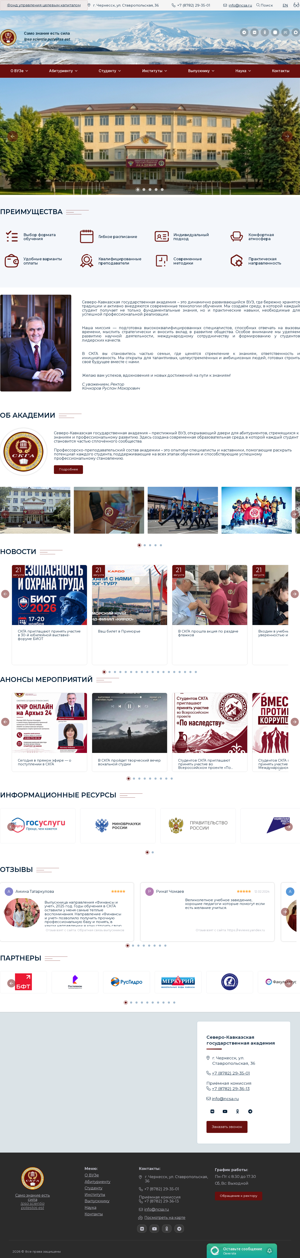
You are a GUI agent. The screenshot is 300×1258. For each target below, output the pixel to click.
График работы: (231, 1170)
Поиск (267, 5)
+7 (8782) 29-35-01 (193, 5)
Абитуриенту (61, 71)
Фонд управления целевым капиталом (44, 5)
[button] (137, 189)
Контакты (280, 71)
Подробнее (68, 469)
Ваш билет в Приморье (119, 631)
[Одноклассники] (265, 32)
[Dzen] (275, 32)
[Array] (212, 1111)
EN (285, 5)
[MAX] (296, 32)
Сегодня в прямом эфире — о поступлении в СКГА (44, 762)
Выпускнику (199, 71)
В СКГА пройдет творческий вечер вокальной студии (129, 762)
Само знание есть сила (47, 33)
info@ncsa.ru (240, 5)
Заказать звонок (227, 1126)
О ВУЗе (17, 71)
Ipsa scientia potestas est (47, 39)
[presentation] (12, 136)
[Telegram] (244, 32)
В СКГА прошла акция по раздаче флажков (208, 633)
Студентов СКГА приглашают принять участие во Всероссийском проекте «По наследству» (204, 764)
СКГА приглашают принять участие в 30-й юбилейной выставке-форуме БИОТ (49, 635)
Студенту (107, 71)
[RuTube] (285, 32)
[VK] (254, 32)
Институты (152, 71)
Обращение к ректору (238, 1196)
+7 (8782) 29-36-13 (231, 1088)
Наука (241, 71)
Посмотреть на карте (164, 1217)
